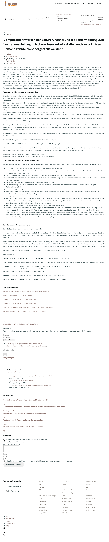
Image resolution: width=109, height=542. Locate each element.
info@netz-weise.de (14, 486)
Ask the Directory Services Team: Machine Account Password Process (28, 307)
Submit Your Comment (13, 464)
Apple (40, 484)
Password (100, 19)
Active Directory (9, 324)
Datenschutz (42, 504)
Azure (40, 493)
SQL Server (88, 496)
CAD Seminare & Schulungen (47, 496)
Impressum (10, 519)
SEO (86, 487)
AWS (40, 490)
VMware (88, 501)
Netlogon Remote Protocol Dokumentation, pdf (19, 295)
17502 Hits (11, 61)
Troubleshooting (21, 324)
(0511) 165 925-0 (13, 491)
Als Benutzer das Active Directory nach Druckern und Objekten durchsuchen (34, 406)
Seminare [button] (58, 3)
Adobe (41, 481)
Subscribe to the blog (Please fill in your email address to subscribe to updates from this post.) (39, 461)
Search (60, 21)
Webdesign (88, 504)
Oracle (64, 504)
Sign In (83, 22)
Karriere (9, 521)
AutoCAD (41, 487)
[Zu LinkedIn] (4, 530)
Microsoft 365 (66, 498)
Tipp (9, 54)
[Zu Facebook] (4, 533)
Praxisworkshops (67, 510)
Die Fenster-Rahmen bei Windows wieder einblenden (24, 413)
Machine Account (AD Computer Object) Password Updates (24, 311)
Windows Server (33, 324)
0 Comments (12, 63)
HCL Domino (66, 481)
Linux (63, 496)
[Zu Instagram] (4, 535)
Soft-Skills (88, 493)
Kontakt (99, 3)
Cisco (40, 498)
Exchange (42, 507)
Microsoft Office (67, 501)
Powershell (65, 507)
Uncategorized (8, 411)
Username (100, 17)
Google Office (43, 513)
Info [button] (83, 3)
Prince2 (64, 513)
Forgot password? (97, 24)
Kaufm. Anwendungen (68, 490)
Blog (7, 526)
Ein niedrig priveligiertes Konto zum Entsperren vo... (25, 344)
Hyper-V (65, 484)
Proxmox (88, 484)
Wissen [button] (90, 3)
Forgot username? (86, 24)
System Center (90, 498)
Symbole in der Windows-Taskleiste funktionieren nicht (25, 400)
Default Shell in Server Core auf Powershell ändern (23, 427)
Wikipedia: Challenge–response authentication (19, 299)
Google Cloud (43, 510)
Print (9, 35)
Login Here (21, 442)
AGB (7, 516)
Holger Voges (12, 56)
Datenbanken (43, 501)
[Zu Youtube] (4, 528)
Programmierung (90, 481)
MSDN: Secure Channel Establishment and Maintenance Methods (26, 291)
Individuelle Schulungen (71, 3)
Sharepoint (88, 490)
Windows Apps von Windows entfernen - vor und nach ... (26, 346)
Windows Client (90, 510)
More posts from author (15, 372)
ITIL (63, 487)
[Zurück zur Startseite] (10, 3)
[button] (105, 3)
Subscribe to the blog (9, 339)
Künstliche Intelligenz (68, 493)
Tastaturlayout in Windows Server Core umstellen (23, 420)
